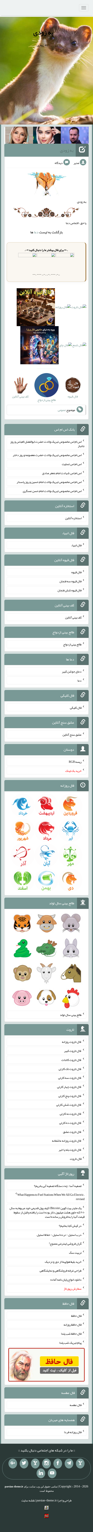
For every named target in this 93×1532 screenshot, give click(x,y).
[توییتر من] (24, 1463)
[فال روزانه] (63, 308)
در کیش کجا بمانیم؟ (70, 1226)
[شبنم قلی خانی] (19, 136)
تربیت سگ (75, 1253)
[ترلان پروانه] (47, 136)
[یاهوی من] (80, 1463)
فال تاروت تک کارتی (70, 1069)
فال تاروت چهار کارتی (69, 1087)
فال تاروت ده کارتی (70, 1123)
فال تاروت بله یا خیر (70, 1150)
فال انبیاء (76, 545)
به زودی (43, 32)
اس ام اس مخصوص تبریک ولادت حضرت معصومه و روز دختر (47, 455)
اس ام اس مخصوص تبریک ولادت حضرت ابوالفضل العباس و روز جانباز (47, 444)
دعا (36, 232)
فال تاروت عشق (72, 1132)
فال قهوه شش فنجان (70, 590)
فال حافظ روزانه (73, 1325)
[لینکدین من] (41, 1473)
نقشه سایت (28, 1500)
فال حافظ (76, 1315)
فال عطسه (76, 1405)
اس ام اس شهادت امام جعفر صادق (62, 473)
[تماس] (35, 1463)
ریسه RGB (75, 762)
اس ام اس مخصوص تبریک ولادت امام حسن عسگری (52, 491)
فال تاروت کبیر (73, 1051)
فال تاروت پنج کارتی (70, 1096)
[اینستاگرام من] (46, 1463)
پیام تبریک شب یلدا (70, 1343)
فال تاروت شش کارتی (69, 1105)
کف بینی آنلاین (73, 617)
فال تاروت (76, 1159)
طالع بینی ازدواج (72, 644)
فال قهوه (76, 572)
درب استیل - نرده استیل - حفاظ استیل (59, 1235)
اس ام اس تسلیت (72, 464)
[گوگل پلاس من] (12, 1463)
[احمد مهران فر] (75, 136)
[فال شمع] (79, 346)
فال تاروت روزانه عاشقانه (67, 1141)
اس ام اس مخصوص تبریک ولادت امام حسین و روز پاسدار (49, 482)
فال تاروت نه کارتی (71, 1114)
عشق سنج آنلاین (72, 735)
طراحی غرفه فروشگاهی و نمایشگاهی (61, 1270)
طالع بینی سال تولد (71, 1015)
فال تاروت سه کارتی (70, 1078)
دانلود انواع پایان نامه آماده (66, 1280)
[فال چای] (65, 346)
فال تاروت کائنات (71, 1060)
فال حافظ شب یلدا (71, 1334)
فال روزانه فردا (73, 1432)
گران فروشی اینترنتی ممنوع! (65, 1244)
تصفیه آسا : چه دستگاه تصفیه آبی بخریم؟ (58, 1186)
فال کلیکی (76, 707)
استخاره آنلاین (73, 518)
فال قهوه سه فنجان (70, 581)
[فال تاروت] (78, 308)
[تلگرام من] (69, 1463)
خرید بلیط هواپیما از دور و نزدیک (63, 1261)
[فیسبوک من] (57, 1463)
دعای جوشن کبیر (72, 671)
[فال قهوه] (36, 308)
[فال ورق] (39, 346)
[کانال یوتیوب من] (52, 1473)
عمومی (62, 410)
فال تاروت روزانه (72, 1042)
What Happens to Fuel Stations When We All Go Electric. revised (51, 1197)
